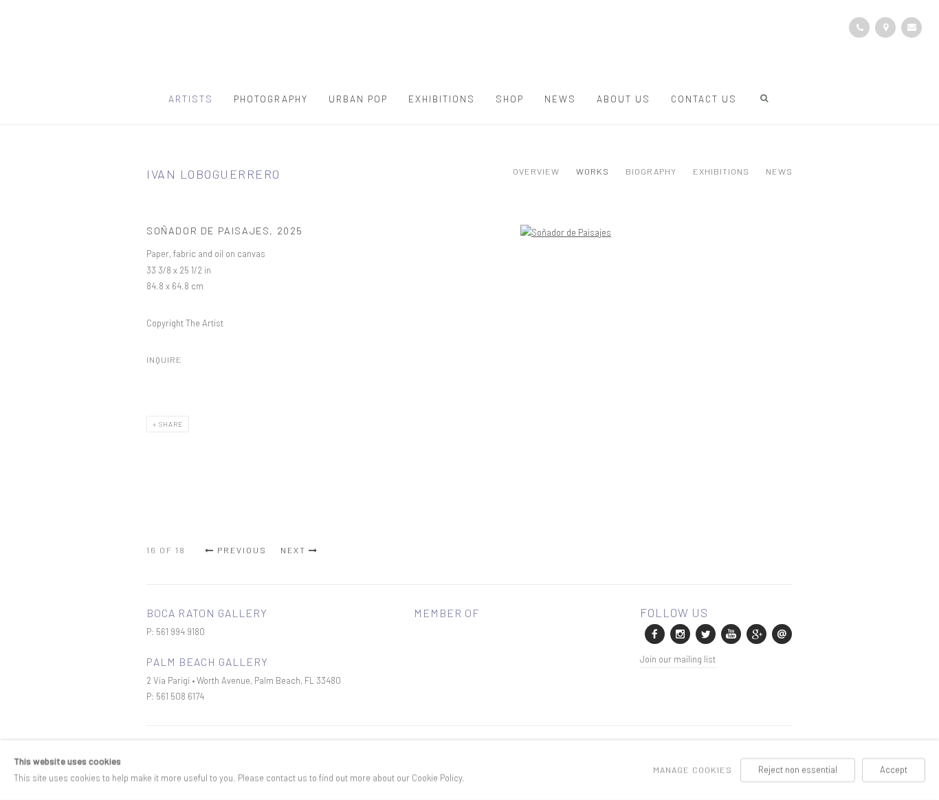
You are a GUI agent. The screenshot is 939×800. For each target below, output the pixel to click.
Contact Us (704, 98)
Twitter (705, 633)
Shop (510, 98)
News (560, 98)
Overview (536, 171)
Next (293, 550)
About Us (623, 98)
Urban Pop (358, 98)
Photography (271, 98)
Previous (242, 550)
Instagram (679, 633)
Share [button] (171, 424)
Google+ (755, 633)
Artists (190, 98)
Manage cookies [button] (692, 769)
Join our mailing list (678, 659)
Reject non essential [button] (797, 769)
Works (592, 171)
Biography (651, 171)
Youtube (730, 633)
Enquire (911, 27)
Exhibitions (441, 98)
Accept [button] (893, 769)
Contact (885, 27)
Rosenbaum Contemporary (469, 47)
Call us (859, 27)
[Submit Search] (765, 98)
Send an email (781, 633)
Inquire (164, 359)
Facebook (654, 633)
